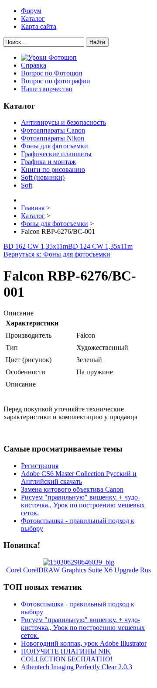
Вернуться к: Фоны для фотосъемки (56, 254)
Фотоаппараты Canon (53, 130)
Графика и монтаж (48, 161)
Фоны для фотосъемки (54, 146)
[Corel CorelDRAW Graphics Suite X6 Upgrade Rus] (78, 562)
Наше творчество (46, 88)
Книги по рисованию (53, 169)
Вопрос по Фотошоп (51, 73)
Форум (31, 10)
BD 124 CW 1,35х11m (100, 246)
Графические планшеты (56, 153)
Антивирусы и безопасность (63, 122)
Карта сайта (38, 26)
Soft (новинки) (43, 177)
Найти (97, 42)
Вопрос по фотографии (55, 81)
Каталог (33, 18)
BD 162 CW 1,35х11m (35, 246)
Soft (26, 185)
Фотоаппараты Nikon (52, 138)
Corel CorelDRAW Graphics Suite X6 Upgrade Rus (78, 570)
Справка (33, 65)
